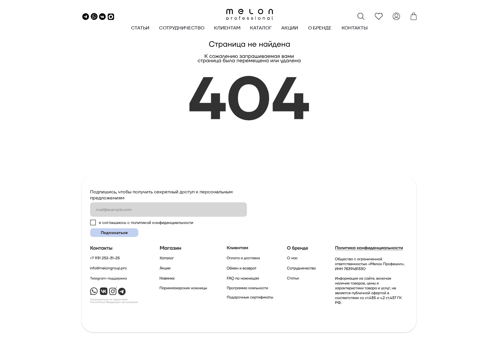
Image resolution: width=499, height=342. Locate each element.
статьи (140, 28)
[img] (249, 14)
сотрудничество (181, 28)
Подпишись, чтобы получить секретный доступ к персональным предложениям (161, 195)
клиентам (227, 28)
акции (289, 28)
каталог (261, 28)
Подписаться (114, 232)
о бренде (320, 28)
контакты (355, 28)
